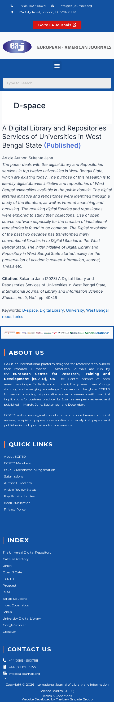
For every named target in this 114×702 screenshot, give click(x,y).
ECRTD (8, 579)
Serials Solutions (15, 599)
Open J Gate (12, 572)
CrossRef (9, 632)
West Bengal (97, 310)
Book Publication (17, 503)
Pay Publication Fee (19, 496)
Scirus (7, 612)
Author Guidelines (18, 483)
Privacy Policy (15, 509)
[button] (57, 65)
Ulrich (7, 566)
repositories (12, 316)
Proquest (9, 585)
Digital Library (52, 310)
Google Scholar (14, 625)
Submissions (13, 476)
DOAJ (7, 592)
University (75, 310)
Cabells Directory (16, 559)
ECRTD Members (17, 463)
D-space (30, 310)
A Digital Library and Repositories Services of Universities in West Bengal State (54, 136)
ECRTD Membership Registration (29, 470)
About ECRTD (15, 456)
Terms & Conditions (57, 696)
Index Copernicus (16, 605)
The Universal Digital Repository (27, 552)
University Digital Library (22, 618)
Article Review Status (20, 490)
